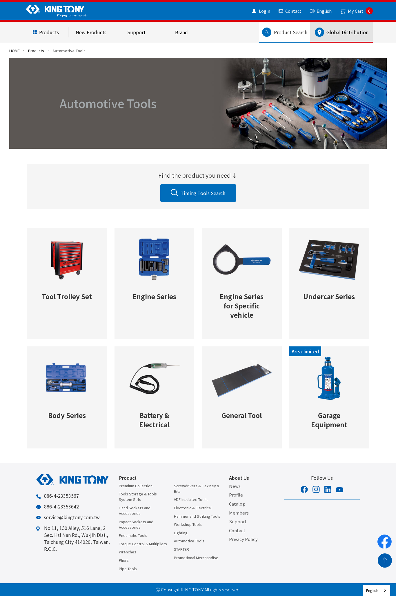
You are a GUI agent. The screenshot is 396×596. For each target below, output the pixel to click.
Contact (237, 530)
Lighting (181, 532)
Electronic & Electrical (193, 507)
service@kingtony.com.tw (72, 517)
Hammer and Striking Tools (197, 516)
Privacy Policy (243, 539)
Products (49, 32)
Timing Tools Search (203, 193)
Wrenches (127, 552)
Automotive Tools (189, 541)
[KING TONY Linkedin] (328, 490)
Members (239, 513)
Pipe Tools (128, 568)
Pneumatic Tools (133, 535)
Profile (236, 495)
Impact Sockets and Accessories (136, 524)
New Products (91, 32)
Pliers (124, 560)
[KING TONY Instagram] (316, 490)
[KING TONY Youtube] (339, 490)
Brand (181, 32)
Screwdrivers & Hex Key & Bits (196, 488)
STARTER (181, 549)
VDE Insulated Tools (191, 499)
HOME (14, 50)
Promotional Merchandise (196, 557)
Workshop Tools (188, 524)
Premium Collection (135, 485)
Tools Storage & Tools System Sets (138, 496)
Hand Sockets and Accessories (134, 510)
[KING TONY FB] (304, 490)
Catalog (237, 504)
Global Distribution (346, 32)
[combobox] (376, 590)
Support (136, 32)
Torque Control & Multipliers (143, 543)
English (372, 590)
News (235, 486)
